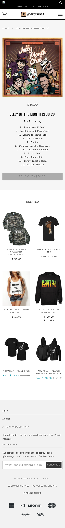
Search (46, 479)
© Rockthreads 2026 (26, 479)
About (6, 419)
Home (5, 28)
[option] (32, 67)
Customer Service (18, 486)
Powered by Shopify (44, 486)
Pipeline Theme (33, 493)
